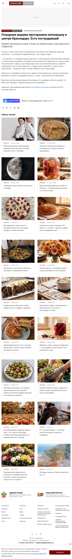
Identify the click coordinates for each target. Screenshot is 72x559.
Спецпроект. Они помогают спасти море (62, 509)
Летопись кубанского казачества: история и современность (44, 513)
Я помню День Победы (62, 505)
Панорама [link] (42, 182)
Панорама (40, 505)
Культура (22, 505)
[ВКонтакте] (6, 107)
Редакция (58, 513)
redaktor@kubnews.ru (44, 543)
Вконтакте (54, 3)
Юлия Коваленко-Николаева (33, 30)
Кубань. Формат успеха (44, 524)
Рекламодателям (60, 516)
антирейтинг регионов (40, 87)
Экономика (4, 515)
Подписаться (13, 100)
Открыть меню (3, 3)
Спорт (3, 521)
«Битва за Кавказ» (43, 509)
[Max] (18, 107)
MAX (52, 101)
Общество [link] (6, 143)
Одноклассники (58, 3)
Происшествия (6, 30)
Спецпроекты (41, 518)
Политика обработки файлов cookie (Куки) (61, 526)
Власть (3, 512)
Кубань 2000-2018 (42, 521)
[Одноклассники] (10, 107)
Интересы (23, 521)
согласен (60, 552)
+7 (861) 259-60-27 (26, 543)
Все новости (5, 505)
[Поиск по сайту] (68, 3)
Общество (4, 509)
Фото (21, 509)
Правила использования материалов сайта (61, 521)
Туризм (22, 515)
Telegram (63, 3)
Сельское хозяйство (26, 518)
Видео (21, 512)
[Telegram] (14, 107)
